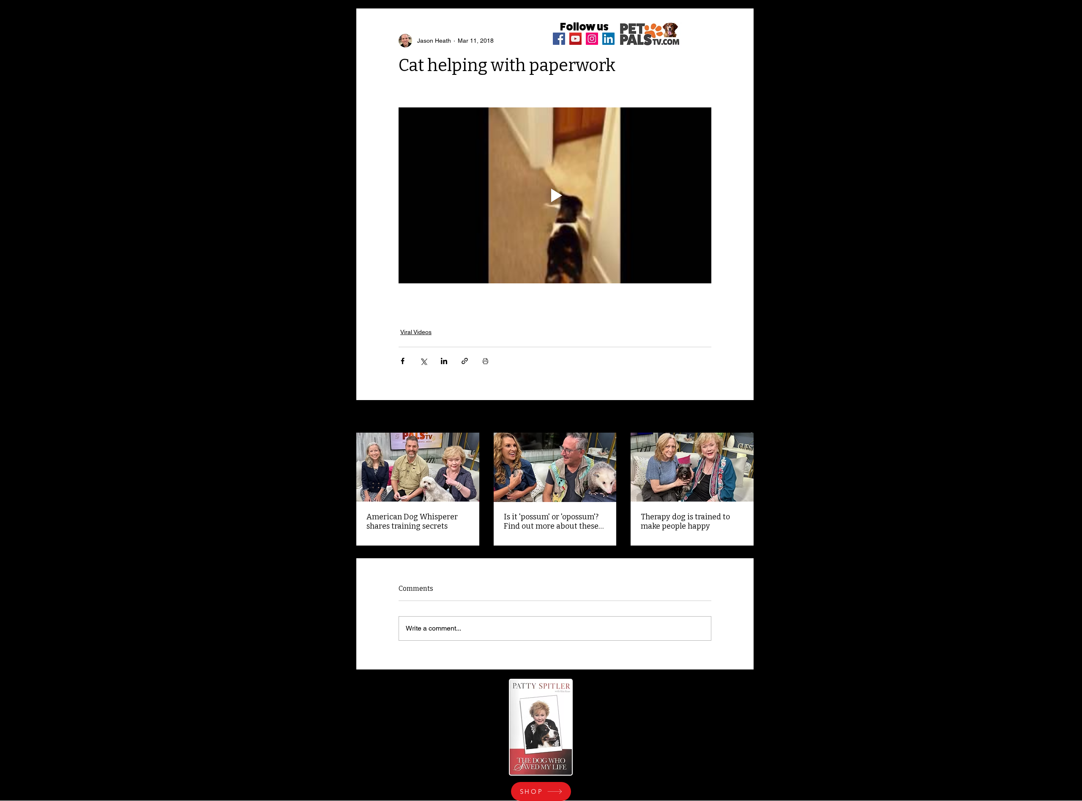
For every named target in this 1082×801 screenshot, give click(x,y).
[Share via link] (465, 361)
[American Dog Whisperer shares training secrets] (417, 467)
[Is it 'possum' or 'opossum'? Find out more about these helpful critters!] (555, 467)
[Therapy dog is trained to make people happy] (692, 467)
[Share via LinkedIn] (444, 361)
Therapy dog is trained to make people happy (685, 521)
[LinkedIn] (608, 39)
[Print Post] (485, 361)
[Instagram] (592, 39)
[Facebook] (559, 39)
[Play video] (555, 195)
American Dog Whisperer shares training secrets (412, 521)
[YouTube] (575, 39)
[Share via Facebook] (403, 361)
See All (744, 417)
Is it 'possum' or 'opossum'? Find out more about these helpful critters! (551, 521)
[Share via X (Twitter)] (423, 361)
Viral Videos (416, 332)
